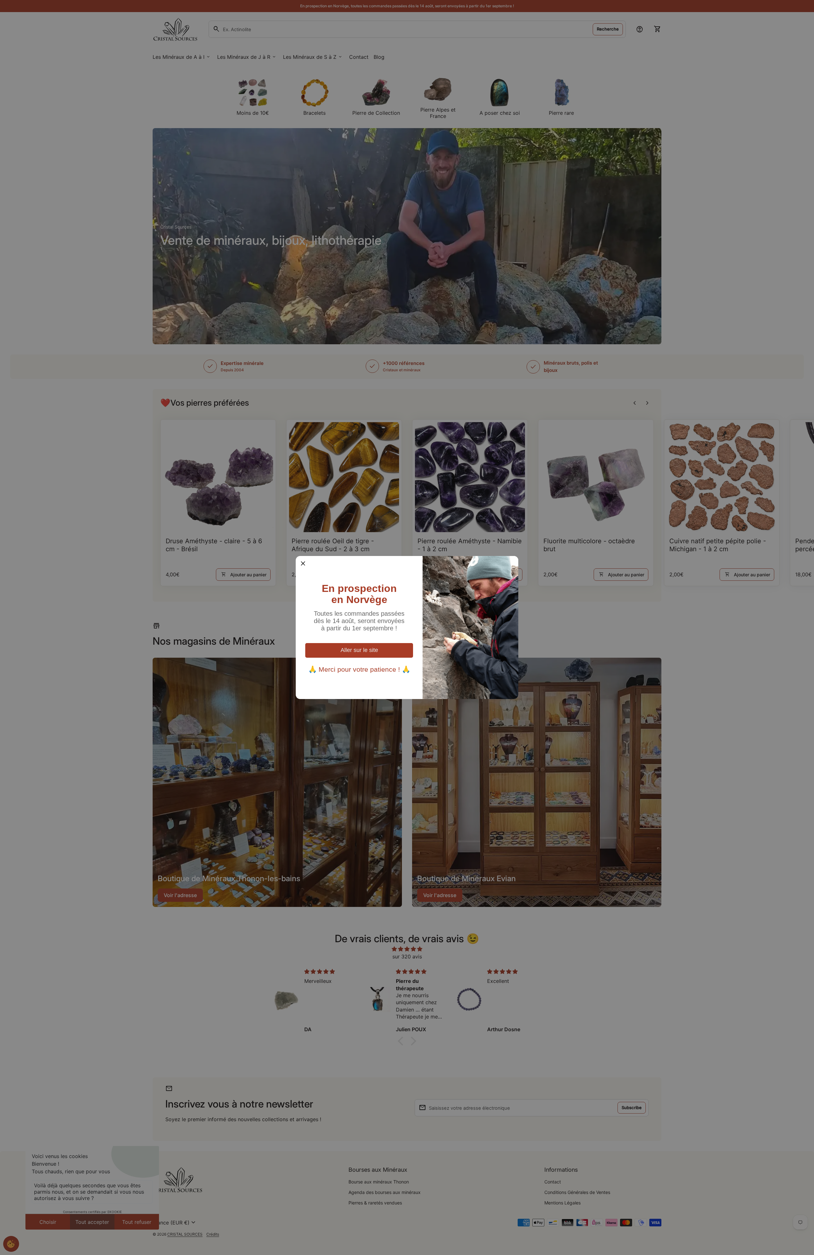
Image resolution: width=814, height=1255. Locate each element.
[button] (303, 563)
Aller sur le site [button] (359, 650)
